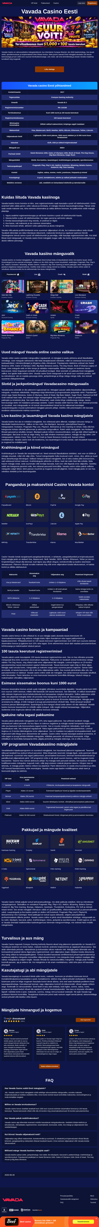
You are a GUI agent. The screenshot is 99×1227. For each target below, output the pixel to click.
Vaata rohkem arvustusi (49, 1066)
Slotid (84, 274)
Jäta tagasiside (85, 1020)
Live (35, 274)
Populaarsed (11, 274)
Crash (60, 274)
